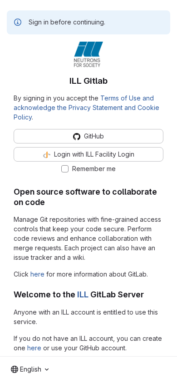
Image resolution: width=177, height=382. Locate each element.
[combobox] (30, 369)
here (37, 274)
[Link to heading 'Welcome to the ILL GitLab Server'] (148, 294)
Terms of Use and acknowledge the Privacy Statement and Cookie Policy (86, 107)
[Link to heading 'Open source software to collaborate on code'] (49, 202)
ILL (82, 294)
